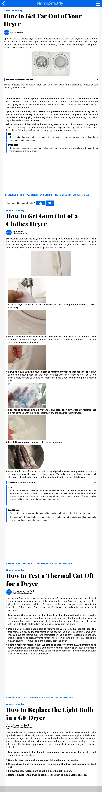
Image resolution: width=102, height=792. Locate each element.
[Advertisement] (26, 173)
